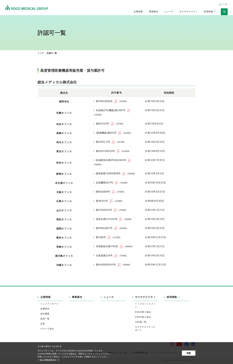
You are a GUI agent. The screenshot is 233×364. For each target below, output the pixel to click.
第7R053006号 (104, 101)
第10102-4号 (103, 141)
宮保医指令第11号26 (107, 246)
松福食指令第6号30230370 (111, 160)
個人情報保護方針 (48, 360)
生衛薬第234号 (104, 255)
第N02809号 (103, 191)
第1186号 (101, 237)
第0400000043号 (106, 264)
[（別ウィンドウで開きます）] (116, 101)
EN (226, 4)
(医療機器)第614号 (106, 132)
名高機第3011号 (104, 182)
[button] (50, 298)
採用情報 (172, 297)
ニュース (109, 297)
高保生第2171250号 (106, 219)
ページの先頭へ (203, 293)
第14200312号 (104, 209)
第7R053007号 (104, 228)
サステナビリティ (145, 297)
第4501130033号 (105, 151)
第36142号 (102, 200)
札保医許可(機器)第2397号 (110, 110)
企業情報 (45, 297)
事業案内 (77, 297)
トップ (41, 53)
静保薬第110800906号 (108, 173)
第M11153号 (102, 123)
